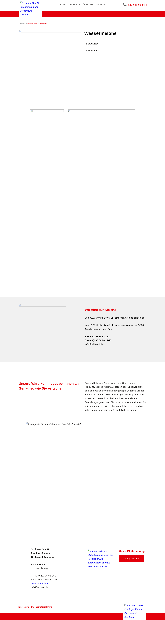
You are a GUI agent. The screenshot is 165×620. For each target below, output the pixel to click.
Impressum (23, 607)
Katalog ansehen (131, 558)
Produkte (74, 4)
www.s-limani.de (39, 583)
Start (63, 4)
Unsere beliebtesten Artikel (37, 23)
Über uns (88, 4)
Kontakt (100, 4)
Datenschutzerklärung (41, 607)
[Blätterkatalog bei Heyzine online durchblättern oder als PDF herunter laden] (101, 558)
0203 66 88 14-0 (137, 4)
